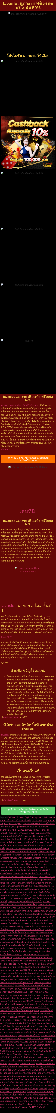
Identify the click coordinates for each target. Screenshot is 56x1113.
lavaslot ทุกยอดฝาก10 (42, 920)
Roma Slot (5, 1048)
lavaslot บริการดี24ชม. (10, 923)
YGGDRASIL (6, 1057)
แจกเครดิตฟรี (14, 1107)
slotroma (27, 1054)
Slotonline (17, 1054)
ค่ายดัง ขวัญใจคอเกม (28, 671)
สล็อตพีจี (41, 1073)
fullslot (45, 817)
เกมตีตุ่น (45, 1079)
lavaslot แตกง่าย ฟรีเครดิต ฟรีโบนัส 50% (19, 405)
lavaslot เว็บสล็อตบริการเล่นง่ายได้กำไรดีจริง (32, 998)
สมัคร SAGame (37, 1067)
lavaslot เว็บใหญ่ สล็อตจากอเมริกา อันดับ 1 (32, 1014)
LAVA (3, 637)
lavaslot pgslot (34, 908)
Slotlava (8, 1054)
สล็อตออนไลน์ (6, 1076)
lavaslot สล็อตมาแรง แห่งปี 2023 (15, 970)
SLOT (9, 637)
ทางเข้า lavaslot (15, 1060)
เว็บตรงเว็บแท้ (28, 771)
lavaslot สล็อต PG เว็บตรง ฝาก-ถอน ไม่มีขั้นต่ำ (25, 964)
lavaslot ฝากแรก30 (44, 933)
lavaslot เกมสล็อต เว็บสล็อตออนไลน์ (16, 982)
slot (36, 1048)
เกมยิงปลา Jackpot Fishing (42, 1085)
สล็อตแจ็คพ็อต (33, 1076)
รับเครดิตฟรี (23, 1067)
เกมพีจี (47, 1082)
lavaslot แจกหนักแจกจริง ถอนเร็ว (22, 1026)
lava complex (15, 824)
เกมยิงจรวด (24, 1085)
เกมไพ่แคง (33, 1088)
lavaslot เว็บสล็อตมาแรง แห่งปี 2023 (16, 1001)
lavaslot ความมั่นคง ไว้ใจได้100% (29, 911)
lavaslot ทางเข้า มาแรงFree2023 (40, 917)
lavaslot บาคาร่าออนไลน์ (33, 923)
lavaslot (8, 605)
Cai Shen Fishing (15, 817)
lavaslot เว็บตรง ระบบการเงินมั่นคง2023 (33, 986)
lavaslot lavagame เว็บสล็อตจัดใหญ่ (16, 886)
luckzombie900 (17, 1042)
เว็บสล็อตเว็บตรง (11, 717)
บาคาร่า (3, 1063)
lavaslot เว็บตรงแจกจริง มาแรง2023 (31, 992)
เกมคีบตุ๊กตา (35, 1079)
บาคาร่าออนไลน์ (27, 1063)
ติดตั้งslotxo (29, 1057)
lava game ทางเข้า (20, 827)
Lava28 (28, 830)
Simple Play (27, 1048)
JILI (45, 820)
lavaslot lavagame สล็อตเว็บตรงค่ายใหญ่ (31, 873)
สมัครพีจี (49, 1067)
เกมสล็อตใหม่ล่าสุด (18, 1088)
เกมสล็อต (4, 1088)
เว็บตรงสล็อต (18, 1095)
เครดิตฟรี (43, 1088)
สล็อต (2, 1070)
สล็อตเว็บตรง (20, 1076)
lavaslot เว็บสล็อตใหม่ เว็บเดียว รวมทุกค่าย (19, 1011)
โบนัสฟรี (41, 1107)
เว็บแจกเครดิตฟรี (16, 1104)
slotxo (35, 1054)
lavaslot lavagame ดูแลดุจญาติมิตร (31, 855)
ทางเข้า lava (41, 1057)
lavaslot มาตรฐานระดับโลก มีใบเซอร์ (17, 939)
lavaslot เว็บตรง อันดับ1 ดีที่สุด (13, 989)
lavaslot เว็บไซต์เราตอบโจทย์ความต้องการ (24, 1020)
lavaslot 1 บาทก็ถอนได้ (25, 842)
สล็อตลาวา (6, 449)
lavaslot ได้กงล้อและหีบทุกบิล (38, 1039)
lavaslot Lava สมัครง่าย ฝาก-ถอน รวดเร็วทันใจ (27, 848)
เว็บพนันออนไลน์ (41, 1095)
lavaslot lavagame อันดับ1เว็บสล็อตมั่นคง (19, 876)
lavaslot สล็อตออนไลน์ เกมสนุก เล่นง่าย (37, 973)
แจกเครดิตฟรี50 (29, 1107)
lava (6, 824)
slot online (43, 1048)
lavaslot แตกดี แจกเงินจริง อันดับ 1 (21, 1032)
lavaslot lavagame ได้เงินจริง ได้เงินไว (25, 901)
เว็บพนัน (28, 1095)
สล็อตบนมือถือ (18, 1073)
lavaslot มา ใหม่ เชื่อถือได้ (40, 936)
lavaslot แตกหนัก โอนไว (29, 1035)
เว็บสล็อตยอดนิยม (30, 1098)
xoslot (41, 1054)
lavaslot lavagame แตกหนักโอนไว (16, 895)
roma (47, 1045)
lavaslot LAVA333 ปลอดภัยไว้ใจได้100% (18, 852)
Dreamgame (35, 817)
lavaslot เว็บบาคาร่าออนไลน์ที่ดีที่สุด (16, 995)
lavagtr (3, 839)
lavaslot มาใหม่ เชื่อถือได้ (28, 942)
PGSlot (26, 1045)
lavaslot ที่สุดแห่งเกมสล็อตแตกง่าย (15, 920)
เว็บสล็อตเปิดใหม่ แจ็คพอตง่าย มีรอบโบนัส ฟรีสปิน (22, 1101)
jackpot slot (37, 820)
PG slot (18, 1045)
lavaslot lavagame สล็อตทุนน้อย (23, 867)
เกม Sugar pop (22, 1079)
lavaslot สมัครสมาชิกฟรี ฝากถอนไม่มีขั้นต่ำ (32, 958)
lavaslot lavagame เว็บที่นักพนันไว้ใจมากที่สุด (30, 883)
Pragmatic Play (37, 1045)
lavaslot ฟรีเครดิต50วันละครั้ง (13, 936)
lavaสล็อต (4, 1042)
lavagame (13, 833)
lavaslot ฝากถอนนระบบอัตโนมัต (29, 929)
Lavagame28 (29, 836)
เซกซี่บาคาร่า (19, 1092)
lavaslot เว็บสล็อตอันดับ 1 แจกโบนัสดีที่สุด (30, 1007)
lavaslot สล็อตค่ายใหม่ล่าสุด (38, 967)
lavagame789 (43, 836)
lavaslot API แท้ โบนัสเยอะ (27, 839)
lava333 (37, 830)
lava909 (3, 833)
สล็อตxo (7, 1073)
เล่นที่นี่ (27, 511)
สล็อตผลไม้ (31, 1073)
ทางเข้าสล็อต (47, 1060)
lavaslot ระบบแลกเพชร (17, 948)
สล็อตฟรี (50, 1073)
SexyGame (16, 1048)
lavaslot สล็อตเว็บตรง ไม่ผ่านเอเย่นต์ (34, 979)
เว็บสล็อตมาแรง (13, 1098)
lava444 (45, 830)
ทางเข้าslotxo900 (32, 1060)
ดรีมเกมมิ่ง (18, 1057)
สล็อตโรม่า (46, 1076)
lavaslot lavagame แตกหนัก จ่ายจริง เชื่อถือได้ (29, 892)
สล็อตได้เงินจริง (7, 1079)
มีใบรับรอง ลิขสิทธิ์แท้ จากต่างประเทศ (28, 727)
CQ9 (27, 817)
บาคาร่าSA (13, 1063)
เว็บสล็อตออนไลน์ (47, 1098)
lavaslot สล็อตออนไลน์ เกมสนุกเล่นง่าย (17, 976)
